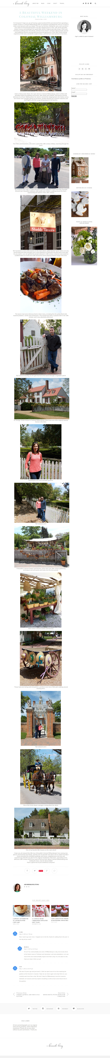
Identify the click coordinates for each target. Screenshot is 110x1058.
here (50, 861)
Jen (20, 966)
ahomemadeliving (31, 884)
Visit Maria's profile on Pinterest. (81, 78)
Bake (42, 3)
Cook (48, 3)
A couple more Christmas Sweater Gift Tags (40, 920)
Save (41, 871)
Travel (62, 3)
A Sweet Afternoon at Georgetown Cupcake (20, 920)
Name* (73, 88)
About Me (35, 3)
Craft (55, 3)
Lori (21, 932)
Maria (26, 947)
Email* (73, 92)
